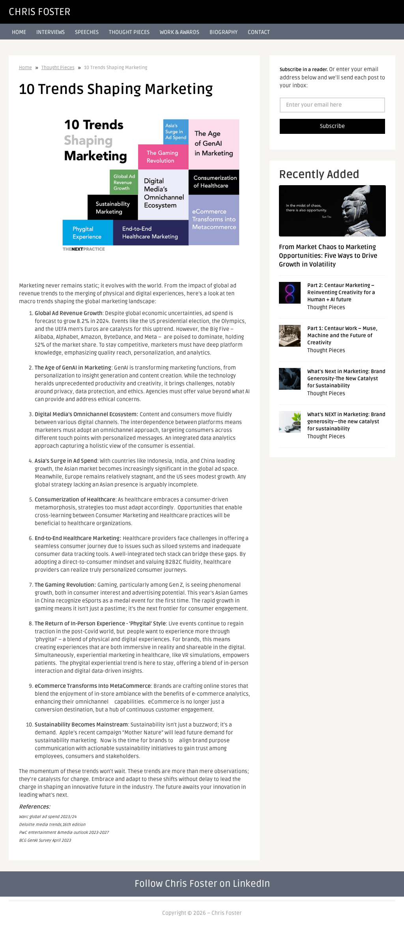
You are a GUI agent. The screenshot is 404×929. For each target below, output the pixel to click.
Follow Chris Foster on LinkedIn (202, 884)
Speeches (87, 32)
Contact (259, 32)
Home (19, 32)
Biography (223, 32)
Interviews (50, 32)
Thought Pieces (129, 32)
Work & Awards (179, 32)
